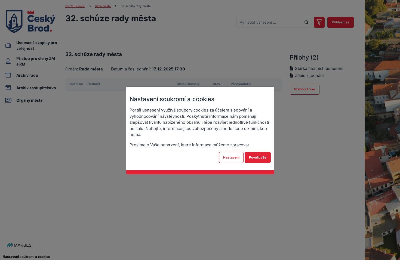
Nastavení (231, 157)
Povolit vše (257, 157)
